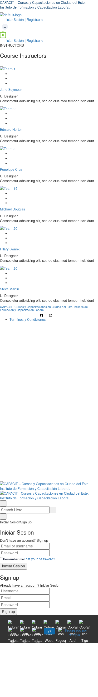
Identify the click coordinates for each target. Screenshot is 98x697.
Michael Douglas (12, 209)
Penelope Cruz (11, 169)
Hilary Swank (10, 249)
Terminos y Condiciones (28, 319)
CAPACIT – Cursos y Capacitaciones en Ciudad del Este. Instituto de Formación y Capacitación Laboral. (43, 5)
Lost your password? (39, 558)
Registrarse (50, 474)
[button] (49, 27)
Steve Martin (9, 289)
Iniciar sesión (69, 474)
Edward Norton (11, 129)
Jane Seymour (11, 89)
